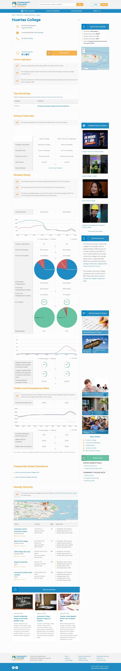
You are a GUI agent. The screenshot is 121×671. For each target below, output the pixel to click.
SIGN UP (104, 5)
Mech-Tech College (21, 541)
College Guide (82, 658)
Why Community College (93, 451)
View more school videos (95, 231)
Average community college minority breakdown (53, 106)
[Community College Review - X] (13, 667)
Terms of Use (95, 668)
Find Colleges (69, 660)
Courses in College (91, 440)
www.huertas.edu (27, 52)
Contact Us (99, 658)
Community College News (93, 443)
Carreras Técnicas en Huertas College (92, 152)
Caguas (23, 28)
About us (67, 658)
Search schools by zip (91, 466)
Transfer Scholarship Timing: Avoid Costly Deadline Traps (21, 618)
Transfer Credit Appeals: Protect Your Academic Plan (68, 618)
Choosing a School (91, 448)
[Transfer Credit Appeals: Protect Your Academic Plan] (69, 602)
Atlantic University (20, 562)
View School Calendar (55, 168)
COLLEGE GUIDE (76, 11)
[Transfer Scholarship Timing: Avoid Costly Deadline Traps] (22, 602)
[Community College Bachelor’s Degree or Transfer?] (45, 602)
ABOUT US (96, 11)
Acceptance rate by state (92, 478)
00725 (30, 28)
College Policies (90, 445)
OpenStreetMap (74, 519)
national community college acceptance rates (94, 278)
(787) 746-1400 (28, 38)
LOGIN (95, 5)
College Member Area (102, 656)
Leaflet (67, 519)
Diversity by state (89, 481)
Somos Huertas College (88, 201)
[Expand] (16, 508)
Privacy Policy (104, 668)
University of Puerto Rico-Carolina (23, 573)
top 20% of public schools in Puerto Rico (47, 97)
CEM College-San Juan (22, 552)
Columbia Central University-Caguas (65, 493)
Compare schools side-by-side (93, 469)
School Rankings (101, 660)
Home (66, 656)
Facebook (16, 667)
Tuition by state (89, 476)
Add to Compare (21, 536)
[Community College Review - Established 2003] (21, 4)
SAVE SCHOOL (64, 53)
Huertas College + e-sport (89, 176)
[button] (48, 503)
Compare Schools (83, 660)
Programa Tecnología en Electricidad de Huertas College (93, 226)
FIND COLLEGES (29, 11)
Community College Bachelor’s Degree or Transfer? (44, 618)
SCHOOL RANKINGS (53, 11)
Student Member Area (84, 656)
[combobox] (56, 4)
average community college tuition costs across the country (95, 265)
